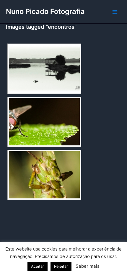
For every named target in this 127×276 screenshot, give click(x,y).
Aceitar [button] (37, 266)
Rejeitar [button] (61, 266)
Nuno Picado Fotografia (45, 11)
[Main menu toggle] (115, 12)
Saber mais (88, 266)
